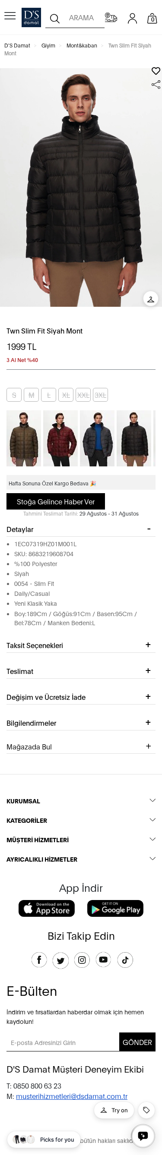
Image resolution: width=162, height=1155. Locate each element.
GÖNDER (137, 1041)
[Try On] (151, 298)
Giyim (48, 45)
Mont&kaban (82, 45)
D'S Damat (17, 45)
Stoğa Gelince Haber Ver (56, 501)
